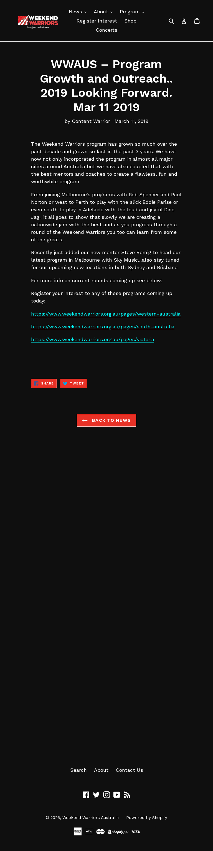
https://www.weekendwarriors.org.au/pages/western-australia (106, 314)
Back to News (110, 420)
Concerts (106, 30)
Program (130, 11)
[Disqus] (106, 519)
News (76, 11)
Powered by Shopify (146, 817)
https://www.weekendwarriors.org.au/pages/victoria (92, 339)
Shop (130, 21)
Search (78, 770)
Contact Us (129, 770)
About (102, 11)
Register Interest (97, 21)
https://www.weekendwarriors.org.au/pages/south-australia (102, 326)
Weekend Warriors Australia (90, 817)
